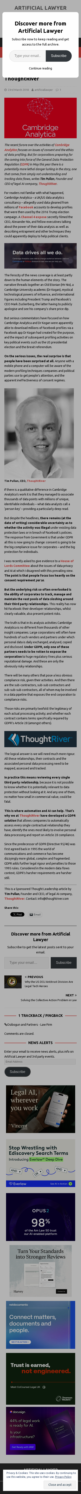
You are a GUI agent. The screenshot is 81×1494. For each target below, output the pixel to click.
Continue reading (40, 68)
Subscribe (59, 56)
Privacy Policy (63, 1476)
